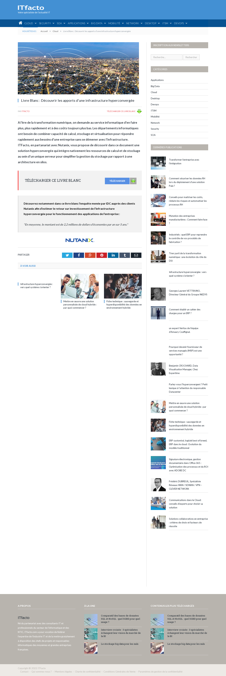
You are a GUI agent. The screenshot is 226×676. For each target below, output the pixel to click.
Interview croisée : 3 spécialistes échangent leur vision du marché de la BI (121, 633)
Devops (179, 23)
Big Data (96, 23)
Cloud (28, 23)
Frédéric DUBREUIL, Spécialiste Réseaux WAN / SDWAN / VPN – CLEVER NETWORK (185, 485)
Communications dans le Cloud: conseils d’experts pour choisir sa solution (186, 504)
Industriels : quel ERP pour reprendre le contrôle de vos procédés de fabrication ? (188, 238)
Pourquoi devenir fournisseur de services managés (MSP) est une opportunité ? (185, 351)
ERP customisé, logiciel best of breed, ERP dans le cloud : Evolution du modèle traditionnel (188, 444)
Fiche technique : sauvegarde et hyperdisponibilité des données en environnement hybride (124, 304)
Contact (24, 671)
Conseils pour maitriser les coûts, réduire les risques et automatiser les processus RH (188, 201)
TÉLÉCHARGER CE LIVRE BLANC (121, 111)
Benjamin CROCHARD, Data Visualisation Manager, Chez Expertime (183, 369)
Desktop (150, 23)
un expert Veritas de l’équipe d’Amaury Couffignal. (183, 330)
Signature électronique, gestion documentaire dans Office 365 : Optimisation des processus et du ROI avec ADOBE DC (188, 465)
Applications (76, 23)
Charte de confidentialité (87, 671)
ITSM (165, 23)
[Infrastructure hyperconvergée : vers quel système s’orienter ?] (37, 277)
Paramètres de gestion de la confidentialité (160, 671)
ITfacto (25, 111)
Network (132, 23)
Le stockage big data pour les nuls (119, 643)
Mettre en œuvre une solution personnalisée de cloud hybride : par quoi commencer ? (80, 304)
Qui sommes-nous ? (41, 671)
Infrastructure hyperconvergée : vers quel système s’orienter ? (187, 274)
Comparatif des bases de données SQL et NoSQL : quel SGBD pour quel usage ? (120, 619)
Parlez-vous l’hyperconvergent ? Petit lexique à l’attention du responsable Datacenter (188, 388)
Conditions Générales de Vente (119, 671)
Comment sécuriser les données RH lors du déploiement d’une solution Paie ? (187, 182)
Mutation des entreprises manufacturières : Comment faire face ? (188, 219)
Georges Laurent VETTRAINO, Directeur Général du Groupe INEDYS (188, 292)
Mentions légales (63, 671)
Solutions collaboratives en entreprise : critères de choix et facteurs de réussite (188, 522)
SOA (59, 23)
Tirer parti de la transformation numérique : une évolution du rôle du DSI (187, 257)
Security (45, 23)
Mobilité (114, 23)
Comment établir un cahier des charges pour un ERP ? (184, 311)
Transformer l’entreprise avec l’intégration (184, 161)
